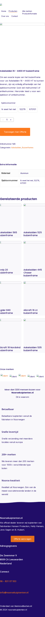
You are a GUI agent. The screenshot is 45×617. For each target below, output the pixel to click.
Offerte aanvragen (22, 539)
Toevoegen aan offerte (15, 132)
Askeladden (16, 147)
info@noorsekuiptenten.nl (14, 592)
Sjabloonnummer (8, 103)
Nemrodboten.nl (23, 606)
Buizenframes (27, 147)
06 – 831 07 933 (8, 581)
